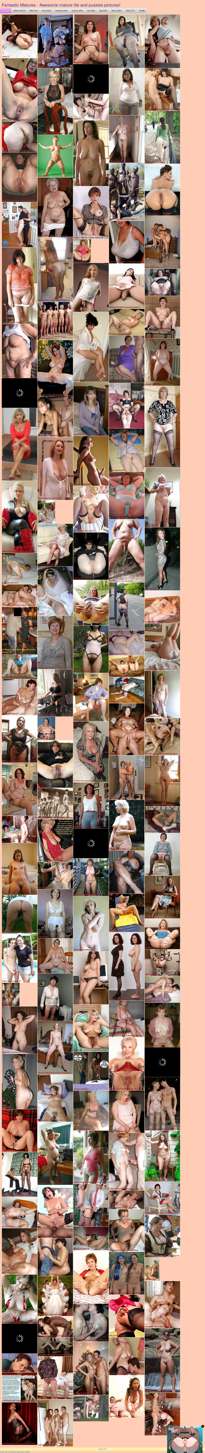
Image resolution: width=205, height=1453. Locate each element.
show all (5, 11)
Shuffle (142, 11)
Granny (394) (77, 11)
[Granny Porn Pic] (82, 251)
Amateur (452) (61, 11)
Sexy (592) (46, 11)
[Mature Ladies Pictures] (46, 728)
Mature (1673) (19, 11)
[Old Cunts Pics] (11, 994)
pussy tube (102, 1449)
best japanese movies (21, 1452)
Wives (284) (117, 11)
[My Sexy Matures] (46, 511)
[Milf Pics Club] (152, 1269)
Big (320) (103, 11)
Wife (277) (130, 11)
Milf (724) (33, 11)
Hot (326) (91, 11)
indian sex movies (6, 1452)
